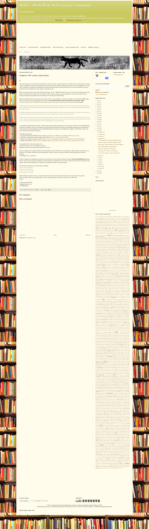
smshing (122, 423)
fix (106, 301)
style (100, 432)
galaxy (101, 305)
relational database (120, 400)
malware (101, 352)
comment (99, 264)
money (128, 362)
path (116, 381)
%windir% (111, 216)
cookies (115, 268)
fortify (103, 302)
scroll (117, 411)
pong (113, 387)
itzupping (109, 332)
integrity (96, 325)
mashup (123, 353)
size (119, 422)
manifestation (115, 352)
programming (109, 393)
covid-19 (119, 270)
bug (127, 249)
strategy (117, 431)
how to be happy (118, 316)
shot (124, 420)
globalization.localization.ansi (121, 308)
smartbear (108, 423)
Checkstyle (108, 258)
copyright (123, 268)
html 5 (114, 318)
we (129, 460)
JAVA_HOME (127, 332)
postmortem (101, 388)
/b (103, 216)
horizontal (97, 316)
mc (108, 355)
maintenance (125, 349)
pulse (96, 396)
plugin (99, 387)
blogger (124, 247)
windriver (97, 465)
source (98, 428)
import (116, 321)
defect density (102, 276)
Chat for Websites (112, 210)
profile (128, 391)
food (124, 301)
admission (97, 222)
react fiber (109, 397)
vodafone (97, 458)
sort (96, 428)
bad (121, 244)
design (128, 277)
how (110, 316)
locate (96, 347)
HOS (100, 316)
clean (117, 259)
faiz (104, 299)
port (120, 387)
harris (115, 313)
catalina (124, 253)
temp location (113, 438)
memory (101, 356)
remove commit (98, 403)
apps (129, 238)
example (128, 294)
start (123, 429)
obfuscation (127, 373)
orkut (120, 378)
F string (106, 297)
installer (128, 322)
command (116, 262)
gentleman (100, 307)
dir (101, 282)
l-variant (104, 339)
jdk (122, 335)
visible (125, 454)
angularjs (100, 233)
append (107, 238)
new (103, 367)
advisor (106, 227)
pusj (105, 396)
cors (103, 270)
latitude (96, 342)
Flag (108, 301)
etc (114, 294)
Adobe (100, 222)
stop (105, 431)
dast (120, 273)
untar (99, 449)
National (109, 365)
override (103, 379)
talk (118, 435)
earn (103, 290)
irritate (118, 327)
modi (99, 361)
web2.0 (116, 461)
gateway (105, 305)
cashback (119, 253)
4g (114, 219)
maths (104, 355)
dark (118, 273)
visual (118, 455)
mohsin (117, 362)
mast (126, 353)
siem (98, 422)
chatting (121, 256)
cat (122, 253)
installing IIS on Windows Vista (101, 324)
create (102, 271)
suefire (106, 432)
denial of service (117, 278)
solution (123, 426)
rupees (117, 408)
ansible (125, 233)
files (123, 299)
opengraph (110, 376)
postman (96, 388)
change (118, 255)
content (112, 267)
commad (111, 262)
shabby (126, 419)
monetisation (124, 362)
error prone (106, 294)
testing (117, 440)
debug (113, 274)
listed (124, 344)
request (118, 404)
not (127, 370)
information (104, 322)
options (110, 378)
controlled (104, 268)
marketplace (113, 353)
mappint (125, 352)
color (129, 261)
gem (115, 305)
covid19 (122, 270)
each (101, 290)
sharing (102, 420)
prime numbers (100, 390)
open (107, 376)
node (98, 369)
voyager (100, 459)
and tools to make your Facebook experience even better (106, 231)
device (102, 281)
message (123, 356)
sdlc (96, 413)
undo (127, 446)
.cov (98, 216)
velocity (128, 451)
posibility (128, 387)
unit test (115, 448)
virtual (112, 454)
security (118, 413)
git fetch (126, 307)
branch (110, 249)
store (107, 431)
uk (119, 446)
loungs (119, 347)
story (112, 431)
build (99, 252)
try (101, 446)
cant (101, 253)
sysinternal (112, 434)
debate (110, 274)
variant (117, 451)
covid (116, 270)
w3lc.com (123, 459)
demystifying (111, 277)
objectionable (101, 375)
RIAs (98, 406)
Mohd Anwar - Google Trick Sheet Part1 (114, 361)
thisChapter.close (110, 441)
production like (124, 391)
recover (114, 399)
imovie (113, 321)
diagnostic (110, 281)
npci (119, 372)
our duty (125, 378)
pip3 (112, 385)
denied (122, 277)
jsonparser (121, 336)
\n (104, 216)
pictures (106, 385)
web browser (103, 461)
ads (123, 225)
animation (108, 233)
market (96, 353)
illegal (121, 319)
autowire (121, 243)
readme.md (126, 397)
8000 (124, 219)
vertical (128, 452)
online (98, 376)
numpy (121, 373)
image (104, 321)
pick (103, 385)
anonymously (121, 233)
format (96, 302)
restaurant (122, 405)
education (97, 291)
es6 (108, 294)
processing (111, 391)
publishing (126, 394)
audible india (127, 241)
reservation (125, 403)
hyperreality (97, 319)
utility (123, 449)
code (101, 261)
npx (122, 372)
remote (125, 402)
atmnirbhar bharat (109, 241)
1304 (117, 218)
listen (127, 344)
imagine (110, 321)
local (114, 345)
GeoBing (103, 307)
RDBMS (98, 397)
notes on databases (114, 372)
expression (121, 296)
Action (119, 221)
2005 (96, 219)
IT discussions (125, 327)
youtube (104, 468)
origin (118, 378)
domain (101, 285)
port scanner (123, 387)
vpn (103, 458)
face (110, 297)
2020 (98, 113)
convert (112, 268)
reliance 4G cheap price (107, 402)
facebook (113, 297)
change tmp (127, 255)
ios (101, 327)
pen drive (103, 382)
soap (126, 423)
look (116, 347)
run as (109, 408)
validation (104, 451)
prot (107, 394)
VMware (122, 457)
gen (118, 305)
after (115, 227)
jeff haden (125, 335)
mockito (123, 359)
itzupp (105, 332)
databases (103, 274)
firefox (100, 301)
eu (118, 294)
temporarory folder (124, 438)
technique (122, 437)
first (102, 301)
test (108, 440)
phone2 (121, 384)
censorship (97, 255)
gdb (111, 305)
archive (110, 239)
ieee (115, 319)
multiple (119, 364)
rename (106, 404)
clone (122, 259)
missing (99, 359)
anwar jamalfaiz (107, 236)
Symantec (102, 434)
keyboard (99, 338)
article (113, 239)
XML (111, 466)
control (101, 268)
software (100, 425)
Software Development (107, 425)
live (106, 345)
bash (100, 246)
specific (124, 428)
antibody (102, 235)
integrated (123, 324)
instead (119, 324)
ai (121, 227)
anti (96, 235)
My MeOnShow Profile (45, 47)
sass (115, 410)
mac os (112, 349)
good (105, 310)
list (122, 344)
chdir (124, 256)
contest (114, 267)
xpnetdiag (122, 466)
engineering (109, 293)
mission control (107, 359)
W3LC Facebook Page (58, 47)
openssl (121, 376)
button (109, 252)
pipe (114, 385)
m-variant (97, 349)
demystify (106, 277)
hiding (118, 315)
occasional (107, 375)
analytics (128, 230)
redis (129, 399)
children (123, 258)
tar (122, 436)
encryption (103, 293)
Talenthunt (116, 435)
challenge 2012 (114, 255)
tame (120, 435)
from (109, 304)
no (125, 367)
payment (125, 381)
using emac (118, 449)
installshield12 (115, 324)
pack (114, 379)
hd (117, 313)
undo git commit (101, 448)
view (102, 454)
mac (105, 349)
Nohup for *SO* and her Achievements (106, 148)
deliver (96, 278)
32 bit (107, 219)
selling (125, 417)
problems (97, 391)
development (98, 281)
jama (113, 332)
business (105, 252)
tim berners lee (101, 443)
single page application (114, 422)
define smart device (112, 276)
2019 (98, 115)
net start (125, 365)
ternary (105, 440)
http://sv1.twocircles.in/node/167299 (59, 137)
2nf (104, 219)
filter (125, 299)
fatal (108, 299)
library (100, 344)
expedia (109, 296)
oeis (110, 375)
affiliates (112, 227)
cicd (105, 259)
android (119, 231)
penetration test (112, 382)
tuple (103, 446)
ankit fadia (114, 233)
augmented (103, 243)
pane (104, 381)
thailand (96, 441)
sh (124, 419)
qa (111, 396)
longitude (113, 347)
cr (100, 271)
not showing (101, 372)
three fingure (123, 441)
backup (119, 244)
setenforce (107, 419)
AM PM (101, 230)
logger (102, 347)
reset (129, 404)
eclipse (109, 290)
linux (120, 344)
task (123, 435)
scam (125, 410)
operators (106, 378)
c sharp (118, 252)
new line (111, 367)
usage (110, 449)
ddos (108, 274)
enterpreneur (118, 293)
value (110, 451)
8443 (129, 219)
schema (128, 410)
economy (119, 290)
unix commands (127, 448)
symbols (106, 434)
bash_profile (108, 246)
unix (122, 448)
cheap (126, 256)
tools (126, 443)
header (120, 313)
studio (128, 431)
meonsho (105, 356)
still (103, 431)
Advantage (97, 227)
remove (128, 402)
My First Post (22, 47)
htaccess (108, 318)
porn (118, 387)
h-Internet (112, 311)
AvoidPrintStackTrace (99, 244)
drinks (116, 288)
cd (129, 253)
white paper (110, 463)
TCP (98, 437)
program (97, 393)
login (107, 347)
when (103, 463)
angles (125, 231)
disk (121, 284)
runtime (114, 408)
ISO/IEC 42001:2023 (118, 75)
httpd (117, 318)
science (99, 411)
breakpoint (116, 249)
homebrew (127, 315)
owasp (109, 379)
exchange (104, 296)
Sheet (105, 420)
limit (106, 344)
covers (114, 270)
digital (96, 282)
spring (110, 429)
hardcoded (112, 313)
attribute (120, 241)
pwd (106, 396)
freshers (99, 304)
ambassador (112, 230)
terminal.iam (101, 440)
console (101, 267)
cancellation (97, 253)
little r (104, 345)
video (100, 454)
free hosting (124, 302)
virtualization (116, 454)
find (127, 299)
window (123, 463)
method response (110, 358)
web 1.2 (99, 461)
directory (107, 282)
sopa (129, 426)
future (96, 305)
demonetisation (101, 277)
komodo (101, 339)
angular (128, 231)
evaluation (121, 294)
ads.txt (125, 225)
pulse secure (100, 396)
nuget (125, 372)
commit (103, 264)
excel (96, 296)
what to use (100, 463)
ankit (111, 233)
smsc (120, 423)
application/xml (119, 238)
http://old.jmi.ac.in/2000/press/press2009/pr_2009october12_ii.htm (63, 135)
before (119, 246)
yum (106, 468)
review (125, 405)
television (106, 438)
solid (121, 426)
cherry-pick (119, 258)
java (123, 332)
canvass (103, 253)
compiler (123, 264)
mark (129, 352)
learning (128, 342)
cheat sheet (97, 258)
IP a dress (107, 327)
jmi (98, 336)
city (106, 259)
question (119, 396)
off (112, 375)
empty (123, 291)
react (107, 397)
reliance (100, 402)
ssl (115, 429)
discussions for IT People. (115, 283)
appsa (96, 239)
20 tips (128, 218)
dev (106, 279)
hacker (122, 311)
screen (104, 411)
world (110, 465)
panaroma (97, 381)
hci (116, 313)
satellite (121, 410)
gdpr (113, 305)
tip (110, 443)
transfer (113, 445)
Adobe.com (115, 225)
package (116, 379)
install (125, 322)
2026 (98, 100)
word (108, 465)
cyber (116, 273)
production (119, 391)
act (117, 221)
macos (119, 349)
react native (114, 397)
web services (108, 461)
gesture (106, 307)
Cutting (113, 273)
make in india (123, 350)
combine (101, 262)
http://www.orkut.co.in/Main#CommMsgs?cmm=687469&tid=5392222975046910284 (63, 139)
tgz (129, 440)
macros (121, 349)
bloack (117, 247)
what (126, 461)
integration (127, 324)
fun (121, 304)
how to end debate (124, 316)
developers (128, 279)
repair (109, 403)
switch (99, 434)
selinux (122, 417)
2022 (98, 109)
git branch (117, 307)
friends (102, 304)
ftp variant (114, 304)
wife (117, 463)
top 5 (129, 443)
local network (117, 345)
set (105, 419)
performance (122, 382)
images (107, 321)
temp (109, 438)
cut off (108, 273)
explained (117, 296)
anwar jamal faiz (99, 237)
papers (107, 381)
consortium (105, 267)
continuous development (120, 267)
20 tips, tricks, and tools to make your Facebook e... (109, 153)
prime (96, 390)
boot (106, 249)
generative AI (124, 305)
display (123, 283)
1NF (124, 218)
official (128, 375)
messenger (128, 356)
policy (106, 387)
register (110, 400)
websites (123, 461)
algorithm (97, 228)
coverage (110, 270)
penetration (107, 382)
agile (120, 227)
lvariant (128, 347)
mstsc (113, 364)
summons (116, 432)
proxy (116, 394)
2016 (98, 121)
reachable (103, 397)
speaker (117, 428)
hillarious (121, 314)
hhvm (108, 315)
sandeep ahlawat (109, 410)
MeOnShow (58, 20)
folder (120, 301)
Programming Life (126, 393)
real (129, 397)
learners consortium (122, 342)
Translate (46, 501)
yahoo (96, 468)
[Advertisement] (74, 34)
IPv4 (112, 327)
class (108, 259)
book (104, 249)
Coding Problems (117, 261)
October (100, 136)
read (117, 397)
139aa (120, 218)
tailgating (123, 434)
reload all (119, 402)
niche (122, 367)
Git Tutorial (100, 308)
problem (128, 390)
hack (116, 312)
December (100, 132)
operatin (124, 376)
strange (114, 431)
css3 (127, 271)
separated (128, 417)
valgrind (100, 451)
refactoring (97, 400)
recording (111, 399)
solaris (118, 426)
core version (127, 268)
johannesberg (102, 336)
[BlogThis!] (46, 190)
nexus (118, 367)
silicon (101, 422)
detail (104, 279)
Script (111, 411)
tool (124, 443)
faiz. (106, 299)
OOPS (105, 376)
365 (109, 219)
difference (123, 281)
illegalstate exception (126, 319)
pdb (97, 382)
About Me (26, 52)
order (115, 378)
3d (110, 219)
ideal (109, 319)
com (99, 262)
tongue (122, 443)
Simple (104, 422)
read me (119, 397)
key (96, 338)
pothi (106, 388)
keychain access (113, 338)
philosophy (111, 384)
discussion (128, 282)
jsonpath (124, 336)
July (99, 157)
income (128, 321)
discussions (97, 284)
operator (103, 378)
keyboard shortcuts (105, 338)
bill (110, 247)
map (119, 352)
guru (107, 311)
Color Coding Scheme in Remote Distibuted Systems (109, 140)
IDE (105, 319)
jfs (95, 336)
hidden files (115, 314)
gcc (109, 305)
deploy (125, 277)
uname (124, 446)
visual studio (121, 455)
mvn (129, 364)
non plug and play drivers (116, 370)
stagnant (120, 429)
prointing (97, 394)
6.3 (117, 219)
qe (112, 396)
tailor (126, 434)
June (99, 160)
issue (121, 327)
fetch (118, 299)
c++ (122, 252)
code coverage (104, 261)
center (101, 255)
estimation (111, 294)
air (122, 227)
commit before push (109, 264)
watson (125, 460)
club (129, 259)
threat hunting (118, 441)
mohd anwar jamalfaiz (112, 362)
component (127, 264)
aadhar (100, 221)
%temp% (106, 216)
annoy (118, 233)
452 (113, 219)
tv (107, 446)
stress (120, 431)
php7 (96, 385)
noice (106, 369)
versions (124, 452)
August (100, 155)
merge (114, 356)
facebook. (117, 297)
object (96, 375)
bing (112, 247)
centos (104, 255)
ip (104, 327)
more (96, 364)
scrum (127, 411)
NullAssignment (109, 373)
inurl (126, 325)
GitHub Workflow (109, 308)
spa (105, 428)
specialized (121, 428)
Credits (109, 271)
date (106, 274)
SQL (112, 429)
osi (123, 378)
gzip (109, 311)
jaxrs (121, 335)
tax (96, 437)
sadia (120, 408)
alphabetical (97, 230)
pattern (118, 381)
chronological (101, 259)
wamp (96, 460)
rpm (99, 408)
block (120, 247)
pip (110, 385)
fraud (114, 302)
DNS (129, 283)
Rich (100, 406)
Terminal (97, 440)
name (99, 366)
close (124, 259)
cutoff (111, 273)
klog (126, 338)
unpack (96, 449)
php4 (129, 384)
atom (114, 241)
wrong (107, 466)
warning (119, 460)
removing (103, 403)
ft (110, 304)
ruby (101, 408)
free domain (119, 302)
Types (111, 446)
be (114, 246)
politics (109, 387)
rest (116, 405)
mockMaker (127, 359)
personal (106, 384)
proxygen (118, 394)
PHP (126, 384)
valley (107, 451)
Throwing (128, 441)
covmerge (126, 270)
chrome (96, 259)
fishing (104, 301)
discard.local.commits (122, 282)
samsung (104, 410)
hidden (111, 314)
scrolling (123, 411)
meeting (128, 355)
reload (116, 402)
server (96, 419)
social (128, 423)
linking (117, 344)
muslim (122, 364)
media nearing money (122, 355)
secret (105, 413)
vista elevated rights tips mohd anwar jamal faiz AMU (107, 455)
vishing (123, 454)
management (105, 352)
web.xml (112, 461)
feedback (114, 299)
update (103, 449)
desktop (101, 279)
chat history (110, 256)
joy (112, 336)
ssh (114, 429)
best (127, 246)
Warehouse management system (112, 460)
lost (117, 347)
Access (108, 221)
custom (100, 273)
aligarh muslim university (114, 228)
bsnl (125, 249)
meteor (96, 358)
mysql (96, 366)
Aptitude (102, 239)
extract (99, 297)
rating (129, 396)
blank (115, 247)
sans (113, 410)
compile (119, 264)
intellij (100, 325)
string (123, 431)
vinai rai (105, 454)
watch (122, 460)
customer (104, 273)
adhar (123, 221)
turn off (105, 446)
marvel (120, 353)
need (121, 365)
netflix (128, 365)
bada (123, 244)
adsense (128, 225)
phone (118, 384)
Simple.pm (107, 422)
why (113, 463)
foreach (128, 301)
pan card (128, 379)
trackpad (110, 445)
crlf (114, 271)
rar (125, 396)
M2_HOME (101, 349)
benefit (125, 246)
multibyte (116, 364)
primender (105, 390)
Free (116, 302)
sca (123, 410)
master (128, 353)
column (96, 262)
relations (125, 400)
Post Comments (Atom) (30, 237)
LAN (125, 339)
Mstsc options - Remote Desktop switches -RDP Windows (111, 144)
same (101, 410)
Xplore (119, 466)
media (117, 355)
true (100, 446)
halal (129, 311)
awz (111, 244)
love (122, 347)
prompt (100, 394)
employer (119, 291)
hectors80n (123, 313)
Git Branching (122, 307)
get (109, 307)
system (116, 434)
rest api (118, 405)
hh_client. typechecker (101, 314)
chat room (115, 256)
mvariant (126, 364)
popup (116, 387)
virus (120, 454)
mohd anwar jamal (126, 361)
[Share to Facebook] (49, 190)
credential (106, 271)
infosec (108, 322)
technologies (127, 437)
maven (106, 355)
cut (106, 273)
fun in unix (124, 304)
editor (128, 290)
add (121, 221)
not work (105, 372)
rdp (101, 397)
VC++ (121, 451)
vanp (112, 451)
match (96, 355)
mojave (120, 362)
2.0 (126, 218)
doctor (98, 285)
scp (101, 411)
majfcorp (109, 350)
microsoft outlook (120, 358)
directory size (112, 282)
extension (124, 296)
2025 (98, 102)
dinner (99, 282)
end (106, 293)
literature (99, 345)
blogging (128, 247)
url (108, 449)
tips (113, 443)
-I (95, 216)
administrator (127, 221)
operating (128, 376)
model (96, 361)
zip (117, 468)
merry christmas (119, 356)
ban (125, 244)
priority (117, 390)
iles (118, 319)
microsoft (115, 358)
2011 (98, 171)
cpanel (96, 271)
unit (112, 448)
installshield (110, 324)
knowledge (97, 339)
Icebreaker (102, 319)
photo (124, 384)
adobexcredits (120, 225)
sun (118, 432)
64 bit (122, 219)
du (124, 288)
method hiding (104, 358)
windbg (120, 463)
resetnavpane (97, 405)
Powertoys (114, 388)
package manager (121, 379)
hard (109, 313)
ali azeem (102, 228)
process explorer (106, 391)
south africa (102, 428)
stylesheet (102, 432)
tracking (106, 445)
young (101, 468)
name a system (103, 365)
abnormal (103, 221)
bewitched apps (105, 247)
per (119, 382)
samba (99, 410)
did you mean (118, 280)
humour (122, 318)
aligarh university (124, 228)
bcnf (113, 246)
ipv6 (116, 327)
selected (112, 417)
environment (123, 293)
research (121, 403)
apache (125, 237)
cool (118, 268)
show (126, 420)
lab (106, 339)
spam (112, 428)
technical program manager (114, 437)
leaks (114, 342)
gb (108, 305)
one (96, 376)
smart (129, 422)
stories (109, 431)
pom (111, 387)
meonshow (110, 356)
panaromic (101, 381)
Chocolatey (127, 258)
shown (128, 420)
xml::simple (115, 466)
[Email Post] (42, 189)
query (117, 396)
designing (97, 279)
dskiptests (122, 288)
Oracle (113, 378)
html (111, 318)
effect (106, 291)
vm (119, 457)
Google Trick (111, 310)
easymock (106, 290)
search (98, 413)
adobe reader (110, 225)
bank (96, 246)
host (102, 316)
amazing (104, 230)
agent (118, 227)
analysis (124, 230)
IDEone (112, 319)
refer (101, 400)
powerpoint (110, 388)
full (116, 304)
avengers (125, 243)
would (101, 466)
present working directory (121, 388)
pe (100, 382)
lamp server (117, 339)
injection (116, 322)
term (129, 438)
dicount (113, 280)
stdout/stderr (97, 431)
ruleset (105, 408)
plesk (96, 387)
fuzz (98, 305)
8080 (126, 219)
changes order (98, 256)
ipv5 (114, 327)
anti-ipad (98, 235)
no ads (127, 367)
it (122, 327)
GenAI (121, 305)
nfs (119, 367)
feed (112, 299)
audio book (97, 243)
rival (102, 406)
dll (127, 284)
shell (107, 420)
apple (110, 238)
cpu (99, 271)
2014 (98, 126)
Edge (122, 290)
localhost (122, 346)
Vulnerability (108, 459)
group (96, 311)
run (107, 408)
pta (123, 394)
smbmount (112, 423)
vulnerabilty (114, 458)
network (100, 367)
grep (127, 310)
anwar (110, 235)
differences (127, 281)
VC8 (124, 451)
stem (101, 431)
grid (129, 310)
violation (108, 454)
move (105, 364)
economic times (114, 290)
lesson (96, 344)
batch (111, 246)
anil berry (104, 233)
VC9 (125, 451)
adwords (109, 227)
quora (123, 396)
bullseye (102, 252)
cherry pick (115, 258)
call (129, 252)
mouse (102, 364)
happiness (100, 313)
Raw (96, 397)
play (129, 385)
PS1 (121, 394)
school (96, 411)
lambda (109, 339)
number (114, 373)
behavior (122, 246)
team (100, 437)
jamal (116, 332)
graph (121, 310)
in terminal (125, 321)
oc (104, 375)
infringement (112, 322)
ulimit (121, 446)
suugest (96, 434)
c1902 (124, 252)
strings (126, 431)
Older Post (88, 235)
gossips (116, 310)
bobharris (99, 249)
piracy (116, 385)
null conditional (103, 373)
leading (111, 342)
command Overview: (121, 262)
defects (107, 276)
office (120, 375)
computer (103, 265)
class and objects (113, 259)
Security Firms (123, 413)
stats (129, 429)
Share (96, 420)
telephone (102, 438)
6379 (120, 219)
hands (96, 313)
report (112, 404)
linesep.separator (112, 344)
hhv (106, 314)
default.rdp (97, 276)
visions (128, 454)
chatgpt (118, 256)
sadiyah (124, 408)
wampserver (100, 460)
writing (104, 466)
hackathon (119, 311)
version (114, 452)
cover (108, 270)
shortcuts (121, 420)
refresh (103, 400)
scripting (114, 411)
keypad (117, 338)
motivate (99, 364)
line (107, 344)
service (99, 419)
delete (122, 276)
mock (117, 359)
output (128, 378)
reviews (128, 405)
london (109, 347)
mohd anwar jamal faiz (101, 363)
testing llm (121, 440)
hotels (107, 316)
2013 (98, 128)
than (99, 441)
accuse (114, 221)
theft (101, 441)
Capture (107, 253)
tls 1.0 (116, 443)
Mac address (108, 349)
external (128, 296)
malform (97, 352)
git (114, 307)
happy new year (105, 313)
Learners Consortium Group (72, 47)
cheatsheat (101, 258)
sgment (122, 419)
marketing (108, 353)
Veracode (97, 452)
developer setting (115, 279)
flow (115, 301)
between (100, 247)
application (114, 238)
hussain (125, 318)
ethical (116, 294)
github (104, 308)
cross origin (117, 271)
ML (115, 359)
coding (113, 261)
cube (96, 273)
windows (127, 463)
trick (125, 445)
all (129, 228)
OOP (103, 376)
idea (107, 319)
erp (96, 294)
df (107, 280)
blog (122, 247)
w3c (117, 458)
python (109, 396)
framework (107, 302)
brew (120, 249)
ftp (111, 304)
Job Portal (83, 47)
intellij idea (103, 325)
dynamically (97, 290)
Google (107, 310)
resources (105, 405)
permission (102, 384)
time (106, 443)
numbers (118, 373)
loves (124, 347)
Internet (112, 325)
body (102, 249)
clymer (96, 261)
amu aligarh (120, 230)
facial (121, 297)
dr (114, 288)
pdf (99, 382)
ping (108, 385)
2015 (98, 124)
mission (102, 359)
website (119, 462)
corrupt (96, 270)
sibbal (96, 422)
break (113, 249)
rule (103, 408)
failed (125, 297)
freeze (96, 304)
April (99, 162)
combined (105, 262)
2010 (98, 173)
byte (111, 252)
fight (120, 299)
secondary (102, 413)
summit (112, 432)
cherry (111, 258)
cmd (99, 261)
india (96, 322)
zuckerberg (120, 468)
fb (110, 299)
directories (104, 282)
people (117, 382)
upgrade (106, 449)
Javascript (97, 333)
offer (118, 375)
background (116, 244)
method (99, 358)
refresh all (107, 400)
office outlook (123, 375)
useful (115, 449)
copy (120, 268)
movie (107, 364)
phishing (114, 384)
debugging (121, 274)
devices (105, 280)
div (125, 283)
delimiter (128, 276)
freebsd (128, 302)
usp (121, 449)
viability (96, 454)
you (99, 468)
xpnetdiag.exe (127, 466)
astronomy (103, 241)
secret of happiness (110, 413)
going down (101, 310)
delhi (124, 276)
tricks (128, 445)
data (122, 273)
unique (110, 448)
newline (114, 367)
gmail (128, 308)
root (104, 406)
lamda (112, 339)
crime (112, 271)
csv (129, 271)
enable (126, 291)
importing (119, 321)
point (103, 387)
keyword (121, 338)
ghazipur (111, 307)
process (101, 391)
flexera (113, 301)
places (119, 385)
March (100, 164)
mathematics (100, 355)
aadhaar (96, 221)
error (98, 294)
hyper (129, 318)
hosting (104, 316)
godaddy (97, 310)
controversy (108, 268)
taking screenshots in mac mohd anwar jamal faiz (104, 435)
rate (126, 396)
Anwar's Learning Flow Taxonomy (117, 236)
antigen (105, 235)
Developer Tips (122, 279)
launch (99, 342)
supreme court (122, 432)
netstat (96, 367)
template (118, 439)
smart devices (103, 423)
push (103, 396)
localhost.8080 (127, 345)
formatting (100, 302)
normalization (123, 370)
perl (99, 384)
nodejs (101, 369)
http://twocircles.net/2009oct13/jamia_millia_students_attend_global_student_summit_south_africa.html (51, 102)
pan (125, 379)
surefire (126, 432)
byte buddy (114, 252)
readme (122, 397)
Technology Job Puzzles (74, 20)
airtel (127, 227)
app (105, 238)
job (99, 336)
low (126, 347)
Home (19, 52)
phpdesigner (100, 385)
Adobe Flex (113, 224)
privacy (120, 390)
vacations (97, 451)
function (128, 304)
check (104, 258)
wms (105, 465)
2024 (98, 105)
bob (96, 249)
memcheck (97, 356)
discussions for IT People (106, 284)
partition (109, 381)
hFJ (96, 314)
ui (112, 446)
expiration (113, 296)
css (125, 271)
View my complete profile (101, 94)
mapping (122, 352)
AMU (115, 230)
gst (103, 311)
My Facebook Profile (33, 47)
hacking (125, 312)
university (119, 448)
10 (121, 216)
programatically (102, 393)
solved (126, 426)
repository (115, 403)
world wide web (115, 465)
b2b (112, 244)
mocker (120, 359)
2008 (98, 219)
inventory (99, 327)
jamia (120, 332)
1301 (115, 218)
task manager (127, 435)
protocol (112, 394)
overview (106, 379)
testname (124, 440)
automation (117, 243)
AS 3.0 (126, 239)
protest (109, 394)
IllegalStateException (99, 321)
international (108, 325)
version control (120, 452)
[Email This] (44, 190)
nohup (103, 369)
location (99, 347)
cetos (106, 255)
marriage (117, 353)
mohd (105, 361)
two (108, 446)
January (100, 168)
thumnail (97, 443)
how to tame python (102, 318)
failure (101, 299)
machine (115, 349)
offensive (115, 375)
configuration (122, 265)
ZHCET (114, 468)
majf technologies (103, 350)
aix (129, 227)
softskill (96, 425)
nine (123, 367)
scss (129, 411)
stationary (126, 429)
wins (100, 465)
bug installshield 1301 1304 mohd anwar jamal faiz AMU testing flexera (111, 250)
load (108, 346)
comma (108, 262)
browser (122, 249)
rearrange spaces (106, 399)
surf (129, 432)
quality (114, 396)
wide (115, 463)
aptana (99, 239)
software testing (114, 425)
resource (102, 405)
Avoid (128, 243)
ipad (110, 327)
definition (118, 276)
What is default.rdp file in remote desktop (107, 146)
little (102, 345)
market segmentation (102, 353)
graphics (124, 310)
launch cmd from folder (105, 342)
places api (122, 385)
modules (102, 361)
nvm (124, 373)
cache (127, 252)
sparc (115, 428)
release (128, 400)
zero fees (111, 468)
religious (113, 402)
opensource (118, 376)
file (121, 299)
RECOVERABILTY (120, 399)
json (114, 336)
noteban (109, 372)
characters (106, 256)
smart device (97, 423)
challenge (110, 255)
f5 (108, 297)
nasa (107, 366)
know (129, 338)
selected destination (117, 417)
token (120, 443)
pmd (101, 387)
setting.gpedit (115, 419)
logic (105, 347)
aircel (125, 227)
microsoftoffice (127, 358)
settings (119, 419)
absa (106, 221)
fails (98, 299)
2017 (98, 119)
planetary (126, 385)
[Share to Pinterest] (50, 190)
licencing (103, 344)
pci (127, 381)
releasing (97, 402)
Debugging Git (127, 274)
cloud (126, 259)
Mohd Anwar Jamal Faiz (103, 92)
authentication (107, 243)
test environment (112, 440)
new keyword (106, 367)
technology (97, 439)
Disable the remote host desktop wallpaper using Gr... (110, 142)
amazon (108, 230)
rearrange (100, 399)
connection (97, 267)
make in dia (118, 350)
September (100, 138)
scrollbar (120, 411)
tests (127, 440)
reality (96, 399)
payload (121, 381)
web (96, 462)
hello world (127, 313)
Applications (125, 238)
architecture (106, 239)
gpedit (118, 310)
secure (115, 413)
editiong (125, 290)
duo (126, 288)
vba (119, 451)
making (128, 350)
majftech (113, 350)
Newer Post (22, 235)
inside (122, 322)
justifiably (128, 336)
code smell (109, 261)
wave (127, 460)
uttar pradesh (127, 449)
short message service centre (113, 420)
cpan (129, 270)
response (109, 405)
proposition (104, 394)
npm (121, 372)
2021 (98, 111)
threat (114, 442)
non (110, 370)
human (119, 318)
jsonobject (117, 336)
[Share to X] (47, 190)
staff (117, 429)
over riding (99, 379)
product (115, 391)
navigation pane (114, 365)
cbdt (127, 253)
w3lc (119, 459)
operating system (98, 378)
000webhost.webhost (116, 216)
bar (98, 246)
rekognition (114, 400)
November (100, 134)
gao (103, 305)
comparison (116, 264)
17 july (122, 218)
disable (116, 282)
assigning (99, 241)
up (101, 449)
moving (110, 364)
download (106, 285)
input (119, 322)
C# (120, 252)
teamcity (103, 437)
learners (116, 342)
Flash (110, 301)
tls (114, 443)
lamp (114, 339)
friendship (106, 304)
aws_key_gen (107, 244)
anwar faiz (114, 235)
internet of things (117, 325)
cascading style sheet (113, 253)
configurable (117, 265)
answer (128, 233)
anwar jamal (120, 235)
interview (123, 325)
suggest (108, 432)
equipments (127, 293)
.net (100, 216)
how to (112, 316)
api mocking (101, 238)
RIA (96, 406)
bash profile (103, 246)
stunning (97, 432)
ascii (129, 239)
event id (124, 294)
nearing (119, 365)
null (127, 372)
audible (123, 241)
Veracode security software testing (106, 452)
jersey (129, 335)
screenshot (107, 411)
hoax (124, 314)
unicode (106, 448)
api (127, 237)
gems (117, 305)
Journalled (109, 336)
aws (104, 244)
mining (96, 359)
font (122, 301)
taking (128, 434)
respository (113, 405)
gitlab (115, 308)
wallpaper (128, 459)
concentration (108, 265)
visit (96, 455)
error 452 (101, 294)
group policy (100, 311)
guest (105, 311)
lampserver (122, 339)
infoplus (99, 322)
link (115, 344)
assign (96, 241)
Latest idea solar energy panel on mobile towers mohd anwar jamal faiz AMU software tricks (112, 341)
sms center (117, 423)
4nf (116, 219)
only (101, 376)
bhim (109, 247)
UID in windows (116, 446)
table (119, 434)
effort (112, 291)
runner (112, 408)
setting (111, 419)
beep (116, 246)
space (107, 428)
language (128, 339)
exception (100, 296)
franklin (110, 302)
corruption (100, 270)
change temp (123, 255)
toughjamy (101, 445)
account (111, 221)
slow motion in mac (123, 422)
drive (119, 288)
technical (107, 437)
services (103, 419)
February (100, 166)
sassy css (117, 410)
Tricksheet (97, 446)
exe (106, 296)
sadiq (122, 408)
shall (129, 419)
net (123, 366)
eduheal (100, 291)
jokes (106, 336)
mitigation (112, 359)
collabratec (123, 261)
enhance (113, 293)
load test (111, 345)
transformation (118, 445)
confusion (128, 265)
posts (104, 388)
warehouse (104, 460)
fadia (123, 297)
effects (109, 291)
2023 (98, 107)
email (116, 291)
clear (120, 259)
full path (119, 304)
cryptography (122, 271)
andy (123, 231)
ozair (112, 379)
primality (128, 388)
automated (113, 243)
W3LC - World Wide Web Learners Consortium (55, 4)
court (105, 270)
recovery (125, 399)
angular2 (97, 233)
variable (114, 451)
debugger (117, 274)
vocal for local (127, 457)
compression (97, 265)
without (103, 465)
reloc (122, 402)
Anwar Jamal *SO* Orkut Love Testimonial (108, 150)
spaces (110, 428)
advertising (102, 227)
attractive (116, 241)
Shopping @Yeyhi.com (93, 47)
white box (106, 463)
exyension (102, 297)
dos (103, 285)
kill (124, 338)
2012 (98, 130)
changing (102, 256)
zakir (108, 468)
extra (96, 297)
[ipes (102, 216)
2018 (98, 117)
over (96, 379)
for (125, 301)
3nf (111, 219)
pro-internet (124, 390)
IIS (117, 319)
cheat (129, 256)
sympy (109, 434)
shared (99, 420)
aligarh (106, 228)
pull (129, 394)
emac (114, 291)
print (108, 390)
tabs (120, 434)
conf (113, 265)
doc (96, 285)
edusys (104, 291)
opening (114, 376)
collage (126, 261)
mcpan (110, 355)
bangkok (128, 244)
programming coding (118, 393)
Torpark (96, 445)
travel (123, 445)
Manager (110, 352)
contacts (108, 267)
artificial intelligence (119, 240)
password (113, 381)
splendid (106, 429)
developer (110, 279)
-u (96, 216)
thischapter (104, 441)
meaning (114, 355)
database (124, 273)
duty (129, 288)
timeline (108, 443)
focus (118, 301)
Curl (98, 273)
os (121, 378)
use (112, 449)
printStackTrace (112, 390)
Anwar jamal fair (126, 235)
